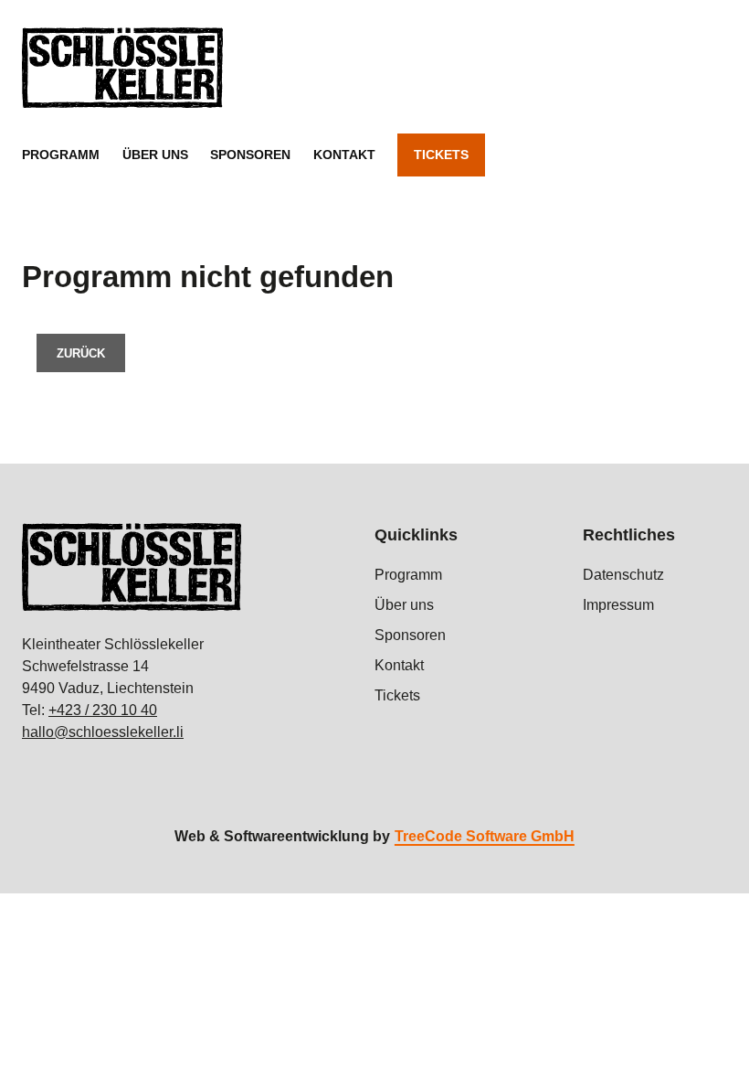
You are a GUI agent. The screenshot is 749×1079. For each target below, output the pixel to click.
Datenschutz (623, 574)
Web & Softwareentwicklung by (374, 836)
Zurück (81, 353)
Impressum (618, 605)
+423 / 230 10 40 (102, 710)
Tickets (441, 154)
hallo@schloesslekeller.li (103, 732)
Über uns (155, 154)
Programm (61, 154)
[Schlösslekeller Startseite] (122, 67)
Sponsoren (250, 154)
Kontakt (344, 154)
